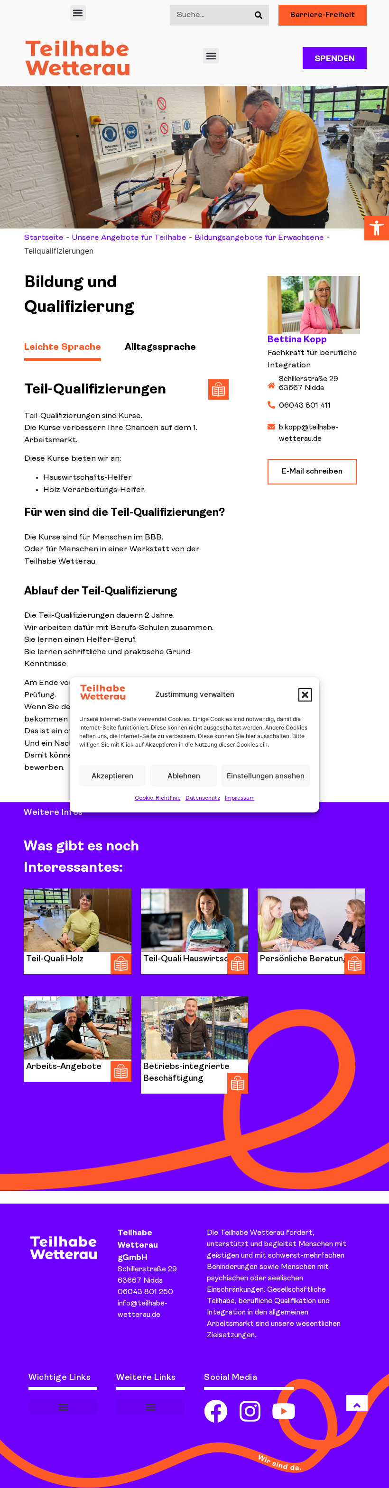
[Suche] (258, 15)
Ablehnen (183, 775)
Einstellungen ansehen (266, 775)
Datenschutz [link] (202, 798)
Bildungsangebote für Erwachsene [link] (259, 238)
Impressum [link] (240, 798)
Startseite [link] (44, 238)
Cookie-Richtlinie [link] (158, 798)
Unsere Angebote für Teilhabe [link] (129, 238)
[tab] (74, 343)
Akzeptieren (112, 775)
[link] (376, 228)
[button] (305, 694)
